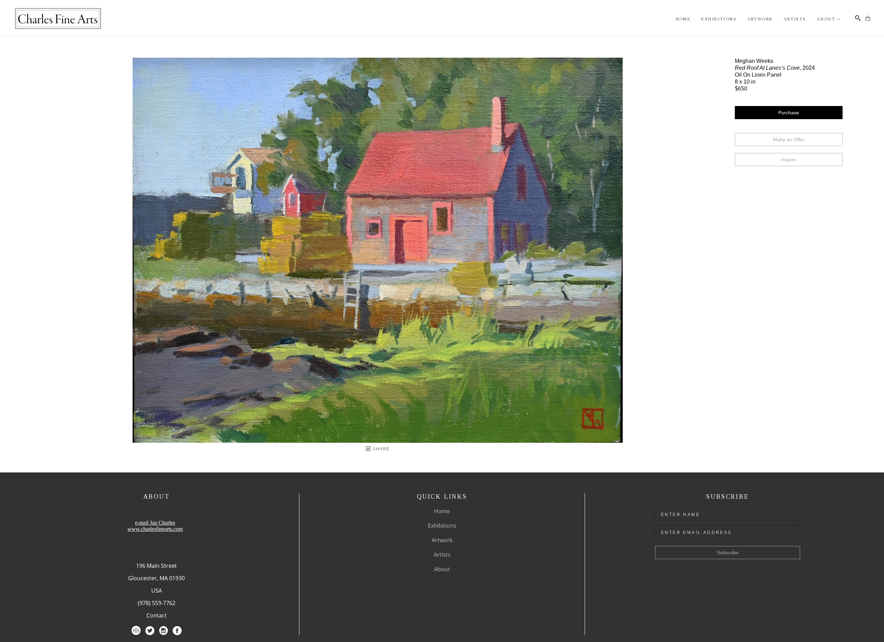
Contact (156, 615)
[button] (829, 19)
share (380, 449)
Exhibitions (442, 525)
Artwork (442, 540)
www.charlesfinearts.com (155, 529)
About (442, 569)
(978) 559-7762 (156, 603)
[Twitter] (149, 630)
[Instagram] (163, 630)
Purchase (788, 112)
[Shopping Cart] (867, 18)
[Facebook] (177, 630)
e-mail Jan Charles (155, 523)
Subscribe (728, 552)
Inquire (788, 159)
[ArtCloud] (136, 630)
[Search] (858, 18)
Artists (442, 554)
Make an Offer (789, 139)
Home (442, 511)
